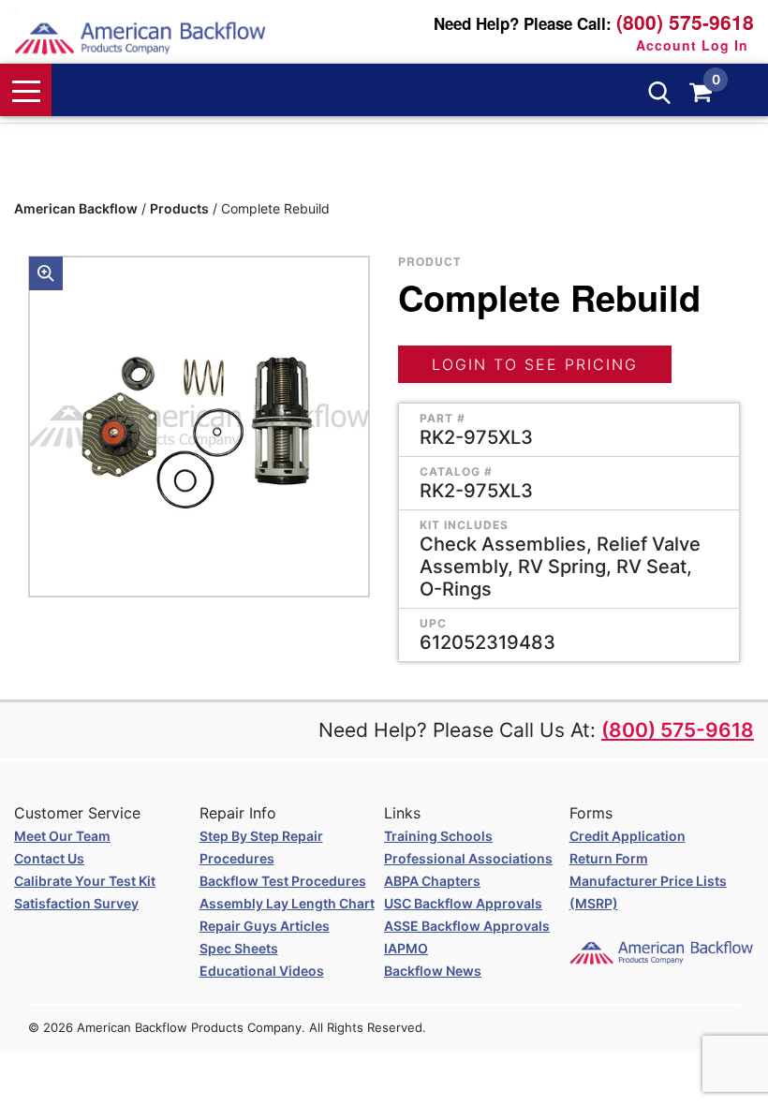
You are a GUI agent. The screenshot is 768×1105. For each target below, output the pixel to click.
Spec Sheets (238, 948)
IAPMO (406, 948)
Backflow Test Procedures (282, 881)
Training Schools (438, 836)
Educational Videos (261, 971)
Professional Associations (468, 858)
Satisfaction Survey (76, 903)
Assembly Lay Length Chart (287, 903)
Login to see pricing (535, 364)
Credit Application (627, 836)
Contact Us (49, 858)
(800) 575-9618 (685, 22)
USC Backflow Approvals (463, 903)
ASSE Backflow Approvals (467, 926)
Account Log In (692, 45)
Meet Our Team (62, 836)
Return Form (608, 858)
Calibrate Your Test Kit (84, 881)
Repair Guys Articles (264, 926)
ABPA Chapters (432, 881)
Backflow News (432, 971)
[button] (46, 273)
